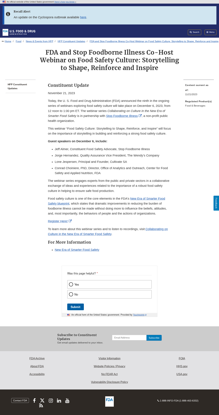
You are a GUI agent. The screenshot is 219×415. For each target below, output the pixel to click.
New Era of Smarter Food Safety (77, 249)
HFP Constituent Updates (71, 41)
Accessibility (37, 374)
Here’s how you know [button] (64, 2)
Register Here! (58, 221)
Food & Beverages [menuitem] (195, 105)
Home (8, 41)
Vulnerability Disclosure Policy (109, 382)
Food (18, 41)
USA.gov (181, 374)
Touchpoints (138, 315)
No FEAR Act (109, 374)
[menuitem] (198, 91)
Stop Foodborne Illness (122, 116)
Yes (76, 284)
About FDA (37, 366)
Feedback (216, 203)
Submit (75, 307)
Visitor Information (109, 358)
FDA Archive (37, 358)
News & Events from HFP (39, 41)
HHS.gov (182, 366)
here (83, 17)
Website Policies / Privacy (109, 366)
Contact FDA (20, 400)
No (76, 294)
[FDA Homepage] (19, 32)
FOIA (182, 358)
